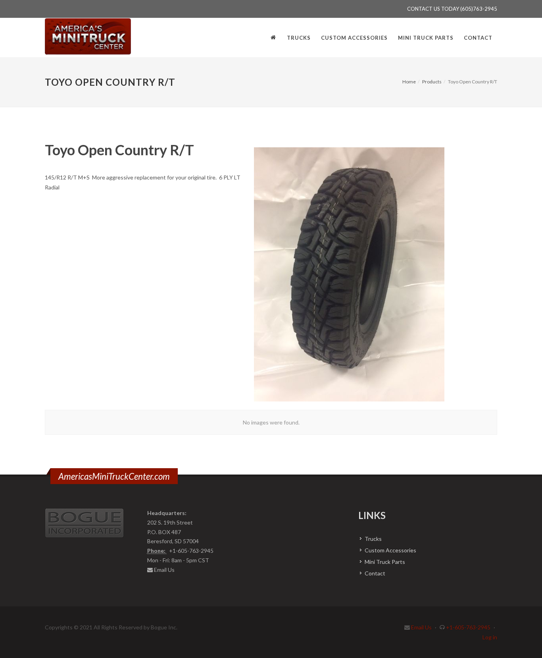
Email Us (164, 569)
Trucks (373, 538)
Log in (489, 637)
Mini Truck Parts (385, 561)
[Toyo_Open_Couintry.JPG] (352, 274)
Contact (375, 573)
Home (409, 82)
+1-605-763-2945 (468, 627)
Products (432, 82)
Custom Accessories (390, 550)
